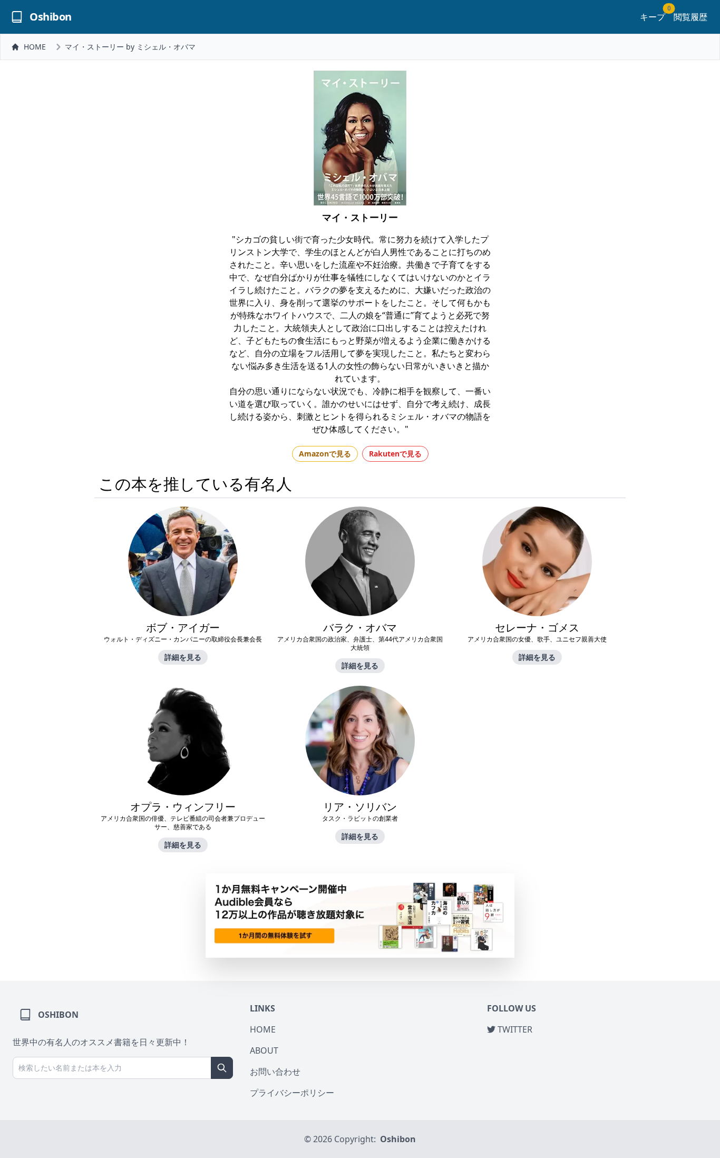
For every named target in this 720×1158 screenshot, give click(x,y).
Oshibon (398, 1139)
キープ (652, 17)
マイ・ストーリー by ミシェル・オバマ (130, 47)
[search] (222, 1068)
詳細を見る (182, 657)
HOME (35, 47)
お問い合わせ (275, 1071)
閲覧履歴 (690, 17)
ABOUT (264, 1050)
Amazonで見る (325, 454)
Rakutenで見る (395, 454)
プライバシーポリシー (292, 1092)
